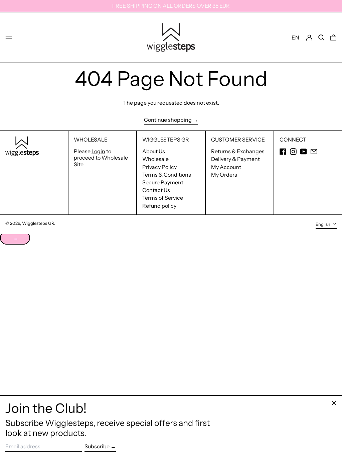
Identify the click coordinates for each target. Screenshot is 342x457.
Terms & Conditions (166, 174)
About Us (153, 151)
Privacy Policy (159, 167)
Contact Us (156, 190)
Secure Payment (162, 182)
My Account (226, 167)
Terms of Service (162, 197)
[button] (321, 37)
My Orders (224, 174)
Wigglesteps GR (38, 223)
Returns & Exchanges (238, 151)
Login (98, 151)
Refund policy (159, 205)
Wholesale (155, 159)
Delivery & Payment (235, 159)
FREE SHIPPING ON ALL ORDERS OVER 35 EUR (171, 5)
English (323, 224)
